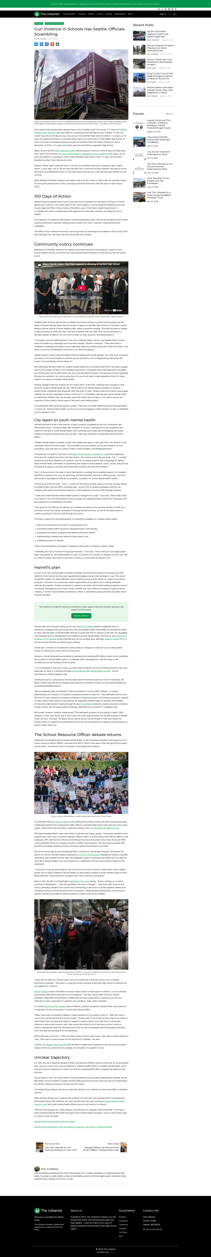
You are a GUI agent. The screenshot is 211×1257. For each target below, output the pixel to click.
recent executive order (64, 150)
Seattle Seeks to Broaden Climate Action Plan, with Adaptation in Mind (160, 90)
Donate (109, 14)
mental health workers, (100, 671)
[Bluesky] (159, 9)
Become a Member (81, 616)
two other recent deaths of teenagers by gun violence (82, 154)
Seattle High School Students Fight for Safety (54, 1121)
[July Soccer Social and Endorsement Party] (140, 155)
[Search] (169, 14)
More (130, 14)
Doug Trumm (151, 68)
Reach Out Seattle (85, 626)
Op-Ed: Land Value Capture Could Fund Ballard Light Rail (157, 34)
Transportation (68, 14)
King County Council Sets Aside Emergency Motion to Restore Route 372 (160, 76)
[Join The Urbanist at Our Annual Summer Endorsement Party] (140, 168)
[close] (208, 4)
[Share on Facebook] (41, 44)
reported (54, 1044)
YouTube (123, 1232)
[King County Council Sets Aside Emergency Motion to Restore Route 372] (140, 78)
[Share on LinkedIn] (47, 44)
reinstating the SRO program (106, 828)
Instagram (123, 1221)
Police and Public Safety (54, 23)
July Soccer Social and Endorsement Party (158, 153)
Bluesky (122, 1217)
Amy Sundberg (41, 39)
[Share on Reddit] (52, 44)
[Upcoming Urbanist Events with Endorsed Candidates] (140, 142)
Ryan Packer (151, 82)
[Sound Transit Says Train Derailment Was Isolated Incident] (140, 64)
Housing (81, 14)
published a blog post (79, 881)
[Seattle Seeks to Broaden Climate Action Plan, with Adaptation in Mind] (140, 92)
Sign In (163, 14)
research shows (111, 639)
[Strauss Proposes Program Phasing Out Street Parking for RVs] (140, 50)
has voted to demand (61, 822)
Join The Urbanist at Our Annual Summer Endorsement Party (160, 166)
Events (100, 14)
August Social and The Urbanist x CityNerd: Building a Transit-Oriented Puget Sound (159, 124)
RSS (121, 1236)
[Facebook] (166, 9)
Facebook (123, 1224)
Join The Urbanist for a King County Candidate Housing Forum (159, 195)
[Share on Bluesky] (36, 44)
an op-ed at (88, 855)
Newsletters (120, 14)
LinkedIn (123, 1228)
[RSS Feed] (176, 9)
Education (38, 23)
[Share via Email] (57, 44)
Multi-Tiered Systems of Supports (88, 454)
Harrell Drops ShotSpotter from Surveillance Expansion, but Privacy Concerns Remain (73, 1127)
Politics (91, 14)
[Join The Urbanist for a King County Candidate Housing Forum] (140, 197)
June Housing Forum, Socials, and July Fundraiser (158, 181)
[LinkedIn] (169, 9)
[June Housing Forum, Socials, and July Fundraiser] (140, 183)
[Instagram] (162, 9)
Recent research (41, 991)
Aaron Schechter (153, 40)
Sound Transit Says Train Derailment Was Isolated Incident (159, 62)
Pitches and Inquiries (152, 1229)
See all (169, 114)
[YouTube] (172, 9)
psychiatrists (80, 671)
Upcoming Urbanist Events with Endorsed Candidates (158, 139)
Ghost (111, 1252)
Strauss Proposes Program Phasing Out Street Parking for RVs (160, 48)
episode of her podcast (55, 1006)
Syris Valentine (152, 96)
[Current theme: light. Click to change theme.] (174, 14)
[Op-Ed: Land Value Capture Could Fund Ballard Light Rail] (140, 36)
